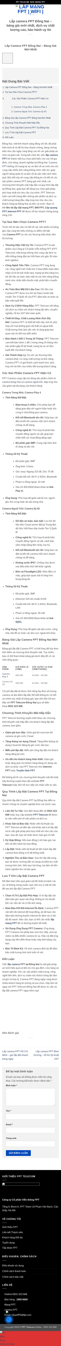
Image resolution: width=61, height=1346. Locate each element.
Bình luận (11, 1085)
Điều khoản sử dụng (13, 1265)
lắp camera (14, 964)
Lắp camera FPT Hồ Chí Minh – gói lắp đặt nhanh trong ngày (15, 1055)
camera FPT (10, 1310)
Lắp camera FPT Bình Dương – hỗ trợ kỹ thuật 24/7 (46, 1055)
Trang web (11, 1138)
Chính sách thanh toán (14, 1271)
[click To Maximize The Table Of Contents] (7, 58)
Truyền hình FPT (25, 770)
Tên (8, 1111)
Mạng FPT (10, 1304)
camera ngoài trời (33, 382)
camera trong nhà (11, 382)
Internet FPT (14, 211)
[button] (4, 9)
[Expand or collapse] (6, 72)
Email (9, 1124)
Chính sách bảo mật (12, 1277)
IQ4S (18, 622)
